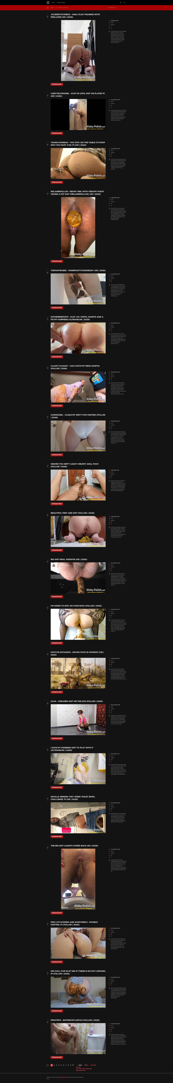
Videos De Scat (118, 31)
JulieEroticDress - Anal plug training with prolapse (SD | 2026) (75, 16)
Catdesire (113, 391)
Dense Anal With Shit (116, 770)
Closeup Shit (118, 992)
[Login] (124, 2)
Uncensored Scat (115, 990)
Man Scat (116, 440)
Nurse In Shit (119, 41)
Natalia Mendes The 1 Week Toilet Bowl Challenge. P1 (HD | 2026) (73, 798)
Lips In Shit (113, 110)
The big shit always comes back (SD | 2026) (74, 846)
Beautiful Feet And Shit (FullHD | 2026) (73, 513)
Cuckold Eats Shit (115, 577)
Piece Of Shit (118, 944)
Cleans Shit (117, 342)
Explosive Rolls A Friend (119, 528)
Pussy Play (113, 208)
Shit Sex (113, 434)
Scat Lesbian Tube (115, 392)
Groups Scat (116, 335)
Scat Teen (118, 294)
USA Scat (121, 813)
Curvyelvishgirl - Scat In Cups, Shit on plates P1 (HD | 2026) (78, 95)
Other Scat (117, 438)
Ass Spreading (114, 674)
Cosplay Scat (114, 215)
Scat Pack (115, 864)
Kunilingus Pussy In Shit (119, 869)
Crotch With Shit (115, 1042)
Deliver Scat (118, 861)
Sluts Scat (113, 1035)
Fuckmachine (116, 625)
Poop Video (113, 624)
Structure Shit (114, 42)
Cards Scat (118, 208)
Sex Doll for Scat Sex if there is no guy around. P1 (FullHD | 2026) (78, 972)
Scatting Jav (118, 537)
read (64, 7)
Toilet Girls (113, 159)
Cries (115, 162)
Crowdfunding (114, 39)
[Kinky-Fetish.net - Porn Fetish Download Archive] (48, 2)
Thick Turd (113, 947)
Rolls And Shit (119, 576)
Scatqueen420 (121, 117)
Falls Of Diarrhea (117, 532)
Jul (118, 42)
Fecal (120, 286)
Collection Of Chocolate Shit (117, 575)
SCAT (112, 22)
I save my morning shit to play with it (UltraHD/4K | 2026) (72, 749)
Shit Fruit (117, 437)
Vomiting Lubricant (115, 573)
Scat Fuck (113, 862)
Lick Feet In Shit (115, 167)
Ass (115, 535)
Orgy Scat (118, 489)
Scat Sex (115, 996)
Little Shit (113, 489)
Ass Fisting (121, 1042)
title (67, 7)
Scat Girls (123, 336)
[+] (48, 15)
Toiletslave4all (119, 490)
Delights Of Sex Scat (116, 1037)
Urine (114, 490)
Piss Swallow (121, 674)
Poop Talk (120, 817)
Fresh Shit (115, 940)
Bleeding (122, 166)
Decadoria (115, 340)
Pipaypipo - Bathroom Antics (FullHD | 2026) (75, 1020)
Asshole (113, 527)
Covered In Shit (120, 110)
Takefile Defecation (117, 216)
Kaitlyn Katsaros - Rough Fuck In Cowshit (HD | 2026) (77, 653)
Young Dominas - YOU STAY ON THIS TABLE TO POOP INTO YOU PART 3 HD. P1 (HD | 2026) (78, 144)
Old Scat (119, 480)
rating (60, 7)
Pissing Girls (114, 480)
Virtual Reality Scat (117, 865)
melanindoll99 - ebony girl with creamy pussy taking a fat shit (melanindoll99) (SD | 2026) (77, 193)
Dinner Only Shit (115, 382)
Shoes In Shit (114, 284)
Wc (114, 342)
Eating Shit (123, 861)
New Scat (121, 35)
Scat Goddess (120, 868)
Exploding (115, 212)
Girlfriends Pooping (119, 580)
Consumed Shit (120, 159)
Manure (112, 764)
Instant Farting (119, 32)
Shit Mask (124, 989)
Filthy (119, 333)
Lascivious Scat (120, 1034)
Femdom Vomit (114, 117)
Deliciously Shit (122, 212)
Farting (112, 31)
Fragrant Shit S (122, 774)
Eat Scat (118, 535)
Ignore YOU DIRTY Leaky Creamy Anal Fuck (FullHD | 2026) (74, 465)
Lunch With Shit (117, 771)
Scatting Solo (123, 111)
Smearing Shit (118, 1041)
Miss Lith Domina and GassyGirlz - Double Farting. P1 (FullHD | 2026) (74, 923)
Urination (113, 294)
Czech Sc (113, 631)
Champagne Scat (117, 989)
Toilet (120, 211)
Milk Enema (117, 764)
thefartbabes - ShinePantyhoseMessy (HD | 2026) (78, 270)
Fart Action (116, 211)
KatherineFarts (114, 343)
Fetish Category (61, 2)
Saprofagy (115, 941)
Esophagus (113, 34)
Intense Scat (120, 389)
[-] (48, 16)
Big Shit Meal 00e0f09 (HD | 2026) (69, 559)
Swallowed (113, 576)
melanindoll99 (114, 219)
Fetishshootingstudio (121, 993)
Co (111, 871)
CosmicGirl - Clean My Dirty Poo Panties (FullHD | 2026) (78, 416)
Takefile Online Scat (118, 1038)
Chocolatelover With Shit (117, 534)
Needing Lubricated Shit (117, 339)
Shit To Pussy (121, 768)
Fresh (120, 382)
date (57, 7)
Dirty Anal (118, 34)
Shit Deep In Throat (120, 583)
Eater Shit (118, 384)
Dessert (112, 113)
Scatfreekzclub (114, 774)
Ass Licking (119, 293)
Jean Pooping (114, 333)
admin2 (112, 24)
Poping (119, 483)
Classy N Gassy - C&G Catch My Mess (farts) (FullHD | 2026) (75, 367)
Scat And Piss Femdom (118, 38)
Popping (124, 433)
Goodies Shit (121, 160)
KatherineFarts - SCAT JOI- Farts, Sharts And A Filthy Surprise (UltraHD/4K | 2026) (77, 318)
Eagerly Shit (119, 627)
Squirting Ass (119, 862)
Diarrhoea (117, 166)
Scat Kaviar (113, 114)
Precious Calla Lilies (115, 431)
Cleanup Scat (115, 816)
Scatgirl (117, 391)
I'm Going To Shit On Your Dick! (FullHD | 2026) (76, 606)
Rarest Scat (118, 336)
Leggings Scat (114, 483)
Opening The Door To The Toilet (118, 1044)
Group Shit (119, 163)
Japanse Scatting (115, 820)
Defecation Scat (116, 767)
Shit (124, 113)
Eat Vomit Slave (117, 441)
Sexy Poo (119, 114)
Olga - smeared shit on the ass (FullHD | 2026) (77, 701)
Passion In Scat (119, 291)
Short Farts (120, 482)
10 (73, 1065)
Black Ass (122, 573)
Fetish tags (112, 7)
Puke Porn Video (119, 113)
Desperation (116, 286)
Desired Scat (116, 721)
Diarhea (124, 1041)
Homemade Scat (119, 527)
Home (53, 2)
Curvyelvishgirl (117, 120)
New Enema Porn (115, 813)
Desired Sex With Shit (116, 118)
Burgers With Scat (115, 388)
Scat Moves (113, 1034)
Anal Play (119, 162)
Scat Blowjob (123, 391)
